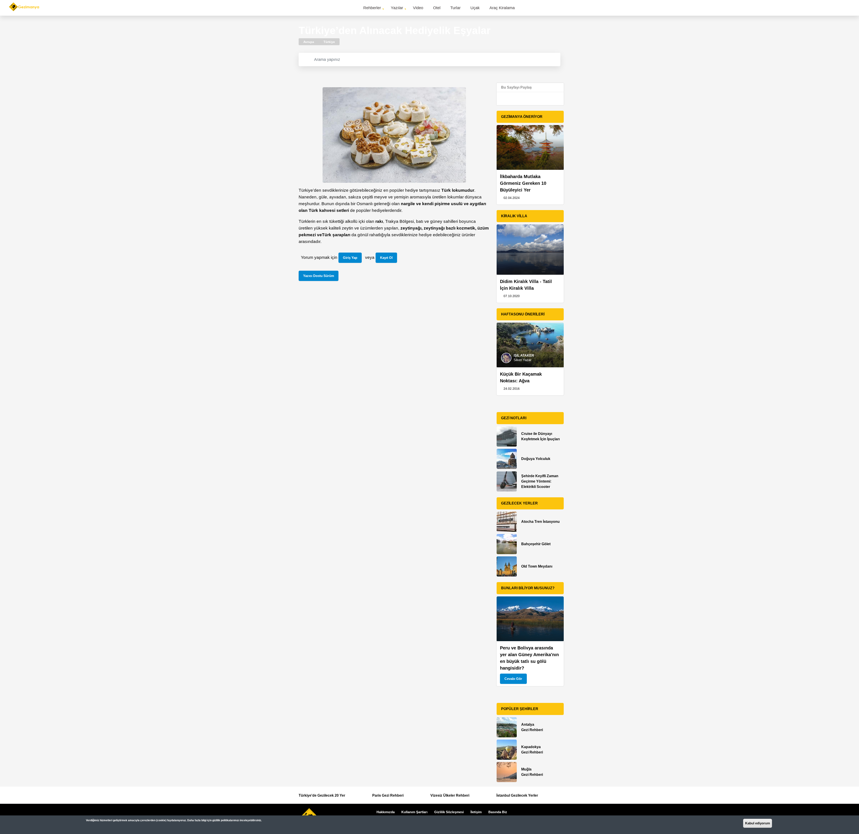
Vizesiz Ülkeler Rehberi (449, 795)
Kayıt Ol (386, 258)
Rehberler (372, 8)
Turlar (455, 8)
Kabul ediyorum (757, 823)
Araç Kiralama (502, 8)
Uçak (475, 8)
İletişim (476, 812)
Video (418, 8)
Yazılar (397, 8)
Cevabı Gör (513, 679)
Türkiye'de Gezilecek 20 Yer (322, 795)
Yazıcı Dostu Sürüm (318, 276)
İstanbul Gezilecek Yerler (517, 795)
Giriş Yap (350, 258)
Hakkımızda (385, 812)
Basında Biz (497, 812)
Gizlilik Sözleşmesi (449, 812)
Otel (436, 8)
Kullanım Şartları (414, 812)
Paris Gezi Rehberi (388, 795)
